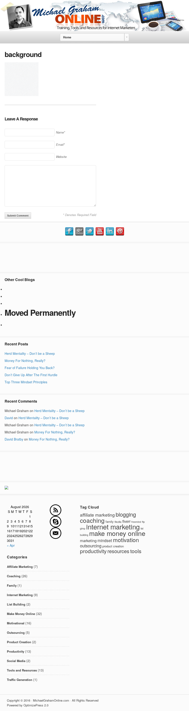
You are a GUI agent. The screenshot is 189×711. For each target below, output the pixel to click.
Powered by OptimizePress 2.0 (27, 705)
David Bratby (14, 439)
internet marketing (113, 526)
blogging (126, 514)
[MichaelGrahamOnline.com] (94, 29)
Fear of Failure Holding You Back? (30, 367)
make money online (117, 533)
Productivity (15, 651)
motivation (126, 540)
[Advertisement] (94, 257)
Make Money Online (21, 613)
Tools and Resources (22, 670)
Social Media (16, 661)
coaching (92, 520)
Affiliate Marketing (20, 566)
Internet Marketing (20, 595)
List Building (16, 604)
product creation (113, 546)
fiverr (126, 521)
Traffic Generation (19, 679)
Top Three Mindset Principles (26, 382)
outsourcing (90, 546)
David (9, 417)
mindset (104, 540)
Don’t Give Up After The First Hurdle (31, 375)
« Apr (11, 545)
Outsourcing (16, 632)
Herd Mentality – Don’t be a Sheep (30, 353)
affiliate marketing (97, 515)
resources (118, 551)
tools (135, 551)
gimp (82, 528)
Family (12, 585)
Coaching (14, 576)
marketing (88, 540)
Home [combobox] (67, 37)
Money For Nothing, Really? (25, 360)
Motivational (15, 623)
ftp (143, 521)
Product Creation (19, 642)
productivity (93, 551)
